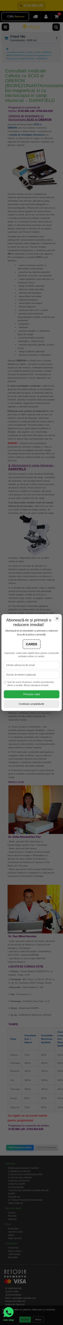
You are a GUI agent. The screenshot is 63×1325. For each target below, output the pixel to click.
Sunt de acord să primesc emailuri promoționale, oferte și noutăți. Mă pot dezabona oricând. (30, 683)
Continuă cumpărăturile (31, 703)
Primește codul (31, 694)
